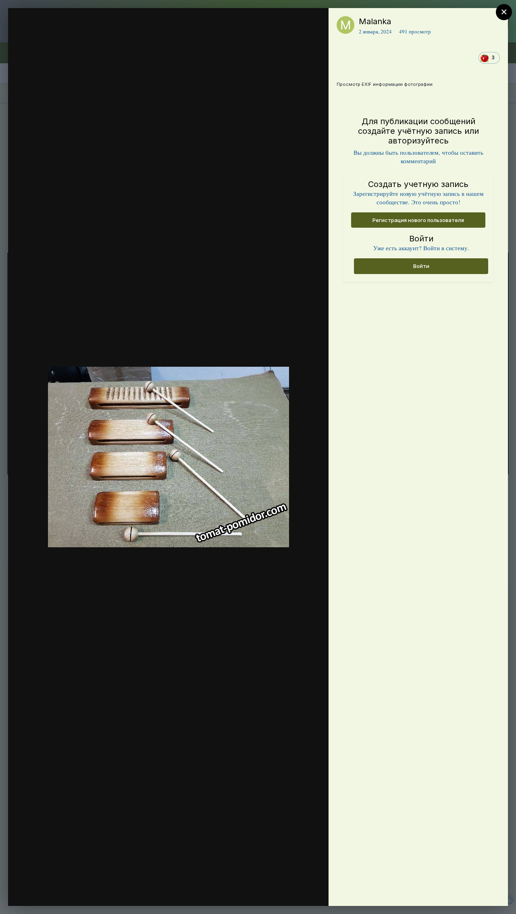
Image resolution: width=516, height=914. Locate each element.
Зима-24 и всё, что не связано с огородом (105, 37)
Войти (421, 266)
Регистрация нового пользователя (418, 220)
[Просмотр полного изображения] (314, 22)
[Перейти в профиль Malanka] (345, 25)
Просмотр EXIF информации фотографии (385, 84)
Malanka (375, 21)
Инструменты (293, 891)
